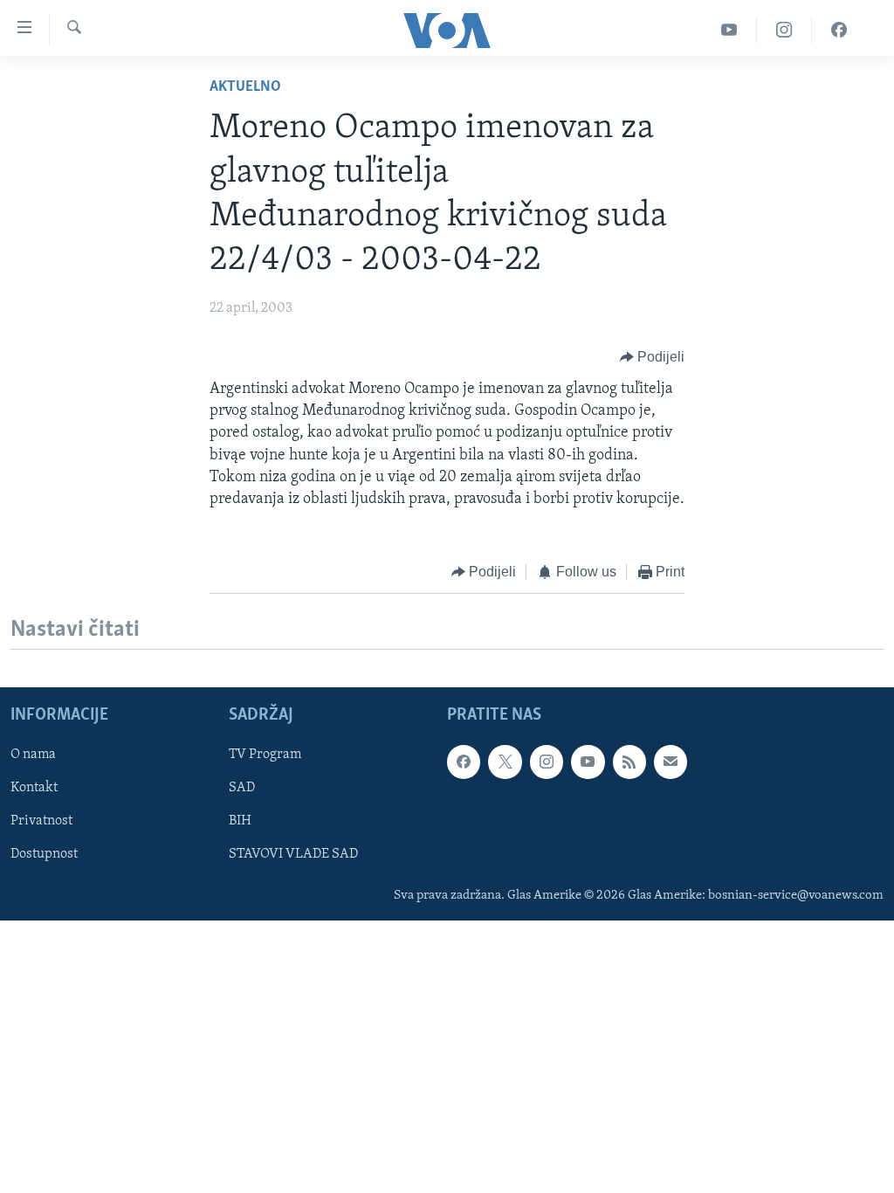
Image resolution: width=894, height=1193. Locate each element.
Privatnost (41, 821)
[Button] (652, 357)
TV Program (265, 755)
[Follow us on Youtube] (587, 761)
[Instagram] (784, 30)
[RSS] (629, 761)
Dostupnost (44, 854)
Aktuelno (245, 87)
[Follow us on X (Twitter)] (504, 761)
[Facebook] (839, 30)
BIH (240, 821)
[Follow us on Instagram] (546, 761)
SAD (242, 788)
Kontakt (34, 788)
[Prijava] (670, 761)
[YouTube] (729, 30)
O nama (33, 755)
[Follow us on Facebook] (463, 761)
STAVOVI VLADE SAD (293, 854)
